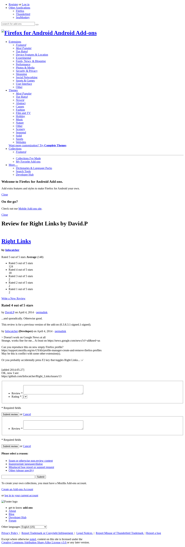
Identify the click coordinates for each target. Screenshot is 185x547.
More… (13, 164)
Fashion (20, 109)
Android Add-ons (75, 33)
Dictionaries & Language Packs (34, 168)
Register (13, 4)
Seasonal (21, 132)
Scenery (20, 129)
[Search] (37, 24)
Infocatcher (12, 250)
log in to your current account (21, 495)
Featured (21, 44)
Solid (19, 135)
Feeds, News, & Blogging (31, 61)
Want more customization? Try (37, 145)
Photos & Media (25, 67)
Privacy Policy (10, 533)
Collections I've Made (28, 158)
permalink (42, 312)
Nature (20, 122)
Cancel (27, 414)
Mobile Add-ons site (30, 208)
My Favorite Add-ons (28, 161)
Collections (15, 148)
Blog (11, 514)
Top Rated (22, 51)
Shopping (21, 74)
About (12, 510)
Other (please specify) (21, 470)
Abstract (20, 103)
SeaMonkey (23, 17)
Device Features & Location (32, 54)
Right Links (16, 241)
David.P (9, 312)
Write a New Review (13, 298)
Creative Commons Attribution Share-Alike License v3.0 (34, 542)
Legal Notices (84, 533)
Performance (23, 64)
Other (19, 87)
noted (33, 539)
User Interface (24, 83)
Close (4, 194)
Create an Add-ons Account (17, 489)
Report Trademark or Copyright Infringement (47, 533)
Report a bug (153, 533)
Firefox (20, 10)
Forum (12, 520)
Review (17, 393)
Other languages (10, 526)
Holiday (20, 116)
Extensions (15, 41)
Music (19, 119)
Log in (25, 4)
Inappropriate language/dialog (26, 463)
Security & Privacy (27, 70)
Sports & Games (25, 80)
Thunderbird (23, 14)
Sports (19, 138)
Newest (20, 100)
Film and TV (23, 113)
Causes (20, 106)
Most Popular (24, 48)
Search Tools (23, 171)
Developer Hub (25, 174)
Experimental (23, 57)
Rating (16, 396)
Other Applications (19, 7)
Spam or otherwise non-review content (31, 460)
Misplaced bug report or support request (31, 467)
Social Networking (26, 77)
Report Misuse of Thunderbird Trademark (120, 533)
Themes (13, 90)
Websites (21, 142)
